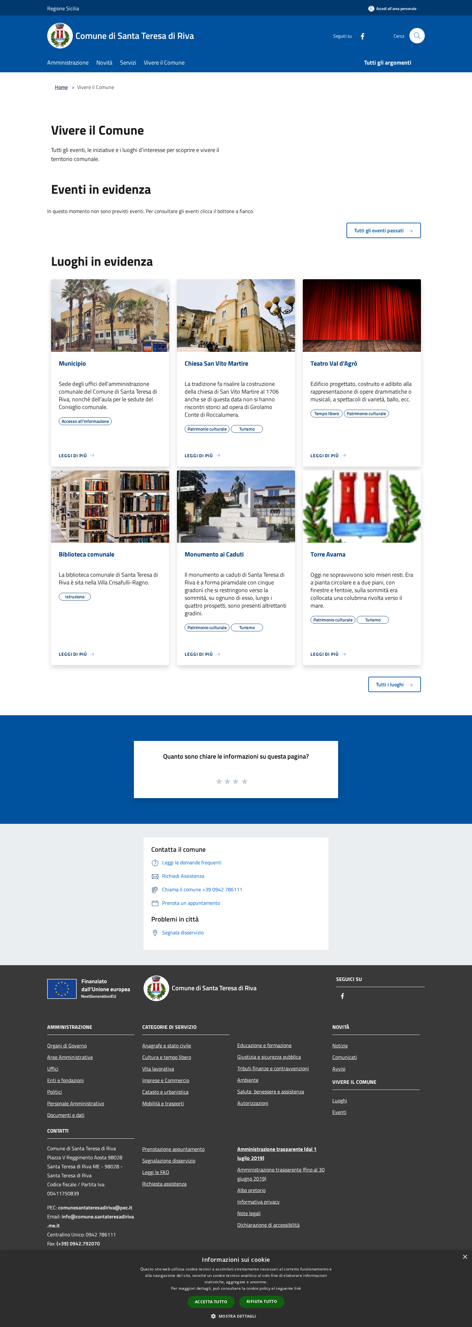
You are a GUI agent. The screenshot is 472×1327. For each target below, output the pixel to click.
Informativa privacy (258, 1202)
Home (61, 87)
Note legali (249, 1213)
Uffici (52, 1069)
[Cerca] (417, 35)
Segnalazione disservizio (168, 1160)
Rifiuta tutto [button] (262, 1301)
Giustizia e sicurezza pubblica (269, 1057)
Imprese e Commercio (165, 1080)
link (297, 1288)
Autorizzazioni (252, 1103)
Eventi (339, 1112)
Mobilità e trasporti (163, 1103)
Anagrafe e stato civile (166, 1045)
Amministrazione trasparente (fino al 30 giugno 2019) (281, 1174)
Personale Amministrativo (75, 1103)
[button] (236, 1316)
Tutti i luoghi (390, 684)
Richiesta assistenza (164, 1184)
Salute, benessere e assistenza (270, 1091)
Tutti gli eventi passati (379, 230)
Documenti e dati (65, 1115)
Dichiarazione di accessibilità (268, 1225)
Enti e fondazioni (65, 1080)
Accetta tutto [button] (211, 1302)
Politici (54, 1092)
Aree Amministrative (70, 1057)
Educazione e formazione (264, 1045)
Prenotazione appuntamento (173, 1149)
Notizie (340, 1045)
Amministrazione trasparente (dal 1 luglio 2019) (277, 1153)
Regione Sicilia (63, 8)
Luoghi (339, 1100)
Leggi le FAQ (155, 1172)
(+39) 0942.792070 (78, 1243)
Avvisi (338, 1069)
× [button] (464, 1257)
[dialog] (236, 1288)
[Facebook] (360, 35)
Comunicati (344, 1057)
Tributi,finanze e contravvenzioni (273, 1068)
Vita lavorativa (158, 1069)
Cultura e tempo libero (166, 1057)
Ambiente (247, 1080)
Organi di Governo (67, 1045)
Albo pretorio (251, 1190)
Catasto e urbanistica (165, 1092)
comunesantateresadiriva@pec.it (95, 1207)
